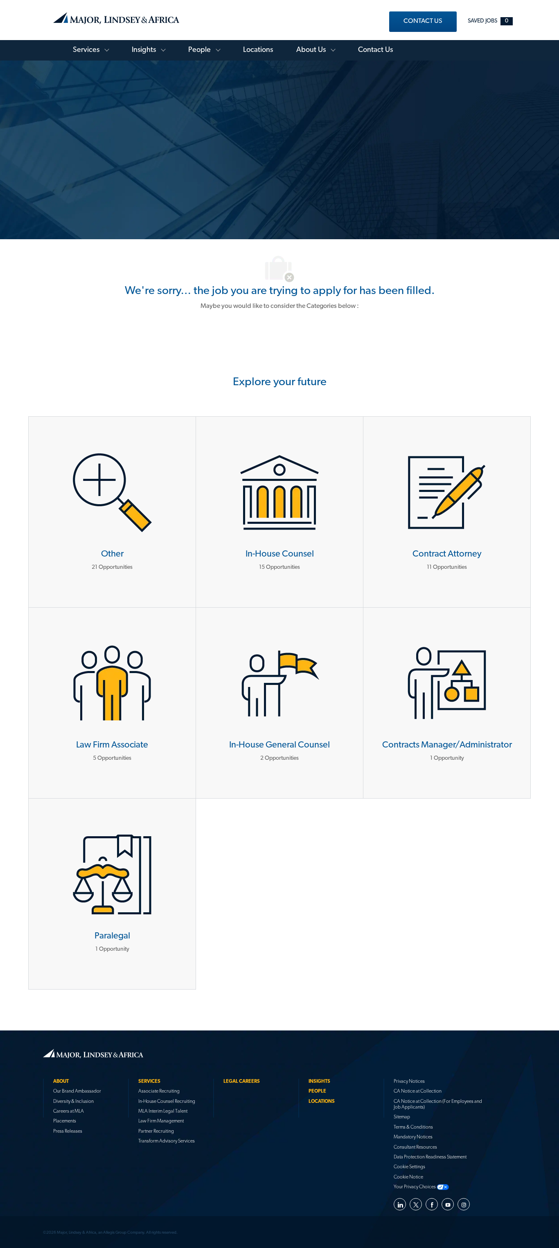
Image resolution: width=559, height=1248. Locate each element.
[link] (423, 21)
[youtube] (448, 1204)
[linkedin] (400, 1204)
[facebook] (432, 1204)
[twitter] (416, 1204)
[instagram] (464, 1204)
